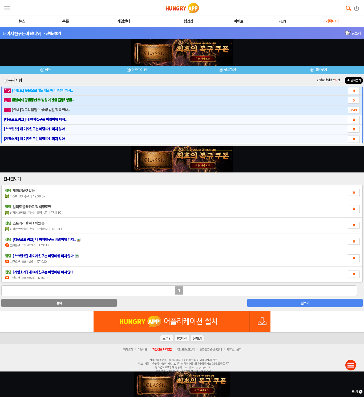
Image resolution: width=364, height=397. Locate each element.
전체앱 (197, 338)
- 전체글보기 (52, 33)
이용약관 (142, 349)
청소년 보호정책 (186, 349)
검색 (59, 303)
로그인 (167, 338)
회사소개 (128, 349)
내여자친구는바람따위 (22, 33)
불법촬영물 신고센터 (211, 349)
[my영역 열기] (7, 7)
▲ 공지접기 (354, 80)
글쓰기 (356, 33)
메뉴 (48, 70)
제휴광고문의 (234, 349)
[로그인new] (356, 7)
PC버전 (182, 338)
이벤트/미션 (139, 70)
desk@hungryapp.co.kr (197, 367)
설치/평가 (230, 70)
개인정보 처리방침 (162, 349)
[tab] (45, 70)
